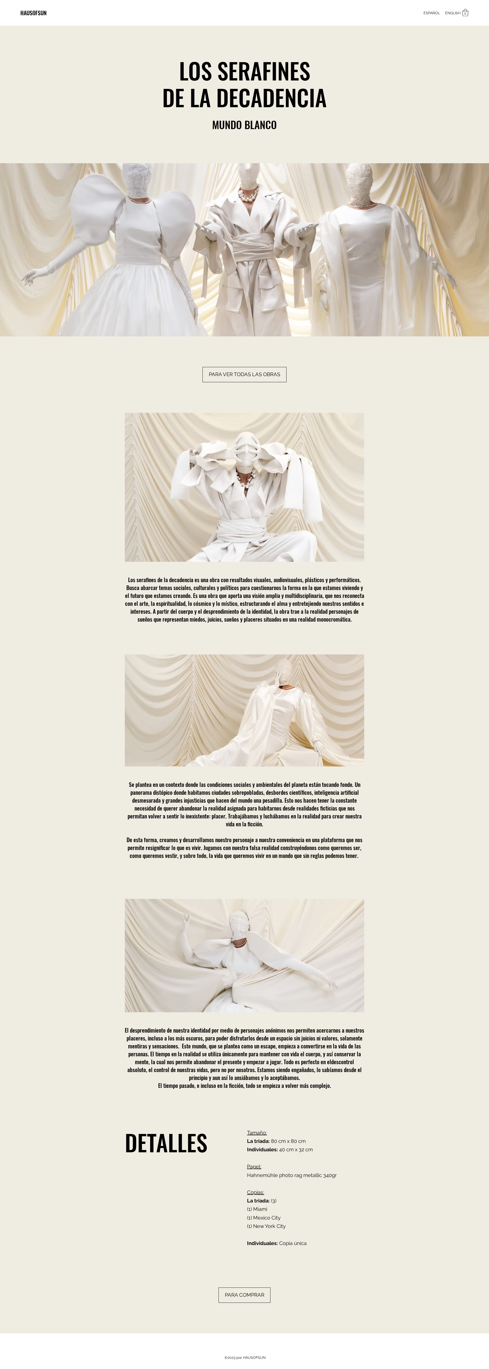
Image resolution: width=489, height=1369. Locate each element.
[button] (465, 12)
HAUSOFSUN (33, 13)
